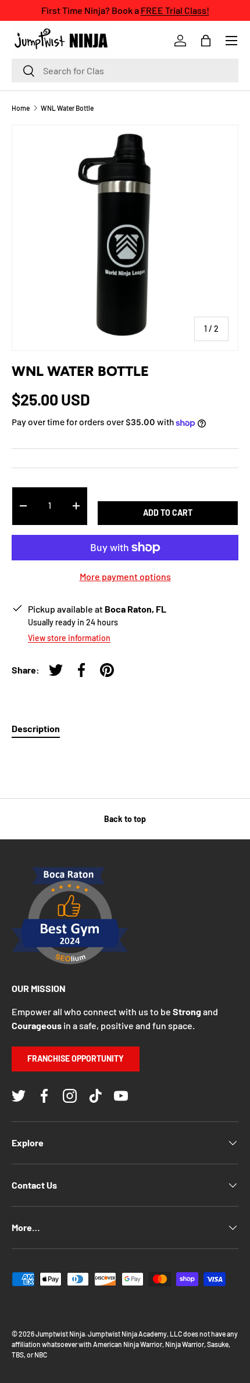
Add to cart (167, 512)
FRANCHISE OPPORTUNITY (75, 1058)
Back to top (125, 819)
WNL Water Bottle (67, 107)
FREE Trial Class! (175, 10)
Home (21, 107)
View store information (69, 638)
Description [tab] (36, 728)
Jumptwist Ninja (60, 1334)
